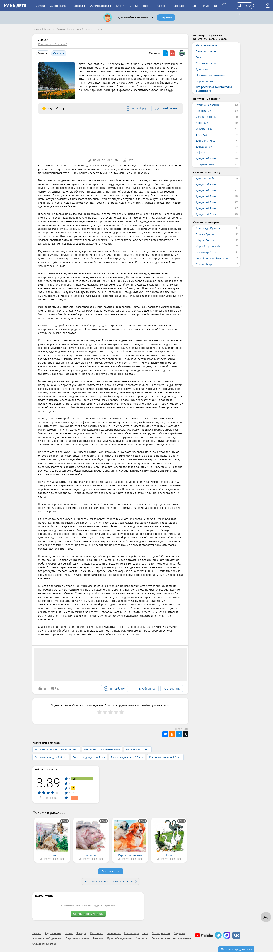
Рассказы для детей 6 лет (51, 757)
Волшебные (203, 111)
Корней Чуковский (208, 246)
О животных (204, 128)
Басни (120, 5)
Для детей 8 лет (206, 214)
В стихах (201, 134)
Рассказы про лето (138, 749)
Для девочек (204, 146)
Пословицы (131, 933)
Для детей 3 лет (206, 184)
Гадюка (200, 57)
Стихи (134, 5)
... (224, 5)
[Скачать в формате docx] (165, 53)
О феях (200, 152)
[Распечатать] (182, 53)
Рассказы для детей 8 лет (127, 757)
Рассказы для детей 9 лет (165, 757)
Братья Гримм (205, 234)
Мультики (210, 5)
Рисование (114, 933)
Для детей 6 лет (206, 202)
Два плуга (202, 69)
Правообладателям (119, 938)
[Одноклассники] (172, 734)
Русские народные (208, 105)
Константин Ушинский (52, 44)
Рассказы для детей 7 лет (89, 757)
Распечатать (172, 688)
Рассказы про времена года (102, 749)
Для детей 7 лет (206, 208)
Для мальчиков (205, 140)
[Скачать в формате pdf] (172, 53)
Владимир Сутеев (207, 252)
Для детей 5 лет (206, 158)
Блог (195, 5)
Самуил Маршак (206, 264)
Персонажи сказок (77, 938)
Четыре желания (207, 45)
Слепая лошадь (206, 63)
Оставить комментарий (88, 914)
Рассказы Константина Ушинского (56, 749)
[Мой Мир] (179, 734)
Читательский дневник (47, 938)
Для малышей (205, 178)
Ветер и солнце (206, 51)
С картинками (205, 164)
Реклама (98, 938)
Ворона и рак (204, 81)
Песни (147, 5)
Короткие (202, 122)
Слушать (58, 53)
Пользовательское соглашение (171, 938)
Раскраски (179, 5)
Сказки (40, 5)
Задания (179, 933)
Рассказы (79, 5)
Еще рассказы (111, 871)
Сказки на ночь (206, 116)
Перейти (166, 17)
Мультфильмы (161, 933)
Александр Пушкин (208, 228)
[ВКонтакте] (165, 734)
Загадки (162, 5)
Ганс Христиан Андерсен (212, 258)
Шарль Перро (205, 240)
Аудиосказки (59, 5)
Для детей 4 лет (206, 190)
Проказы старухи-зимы (211, 75)
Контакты (141, 938)
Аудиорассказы (100, 5)
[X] (185, 734)
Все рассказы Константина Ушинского (109, 881)
